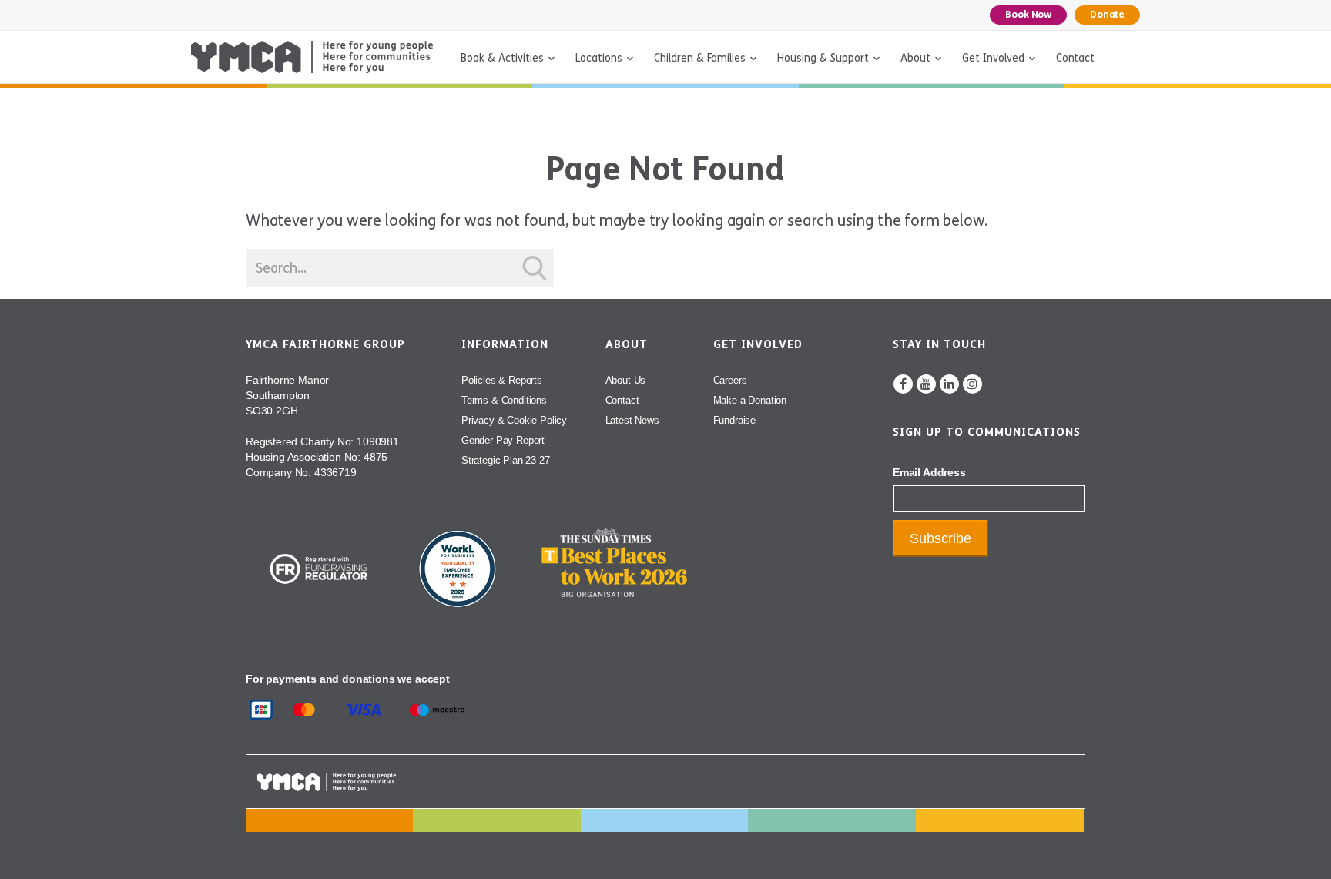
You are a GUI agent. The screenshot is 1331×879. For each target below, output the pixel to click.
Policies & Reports (501, 380)
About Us (625, 380)
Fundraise (734, 420)
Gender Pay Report (503, 440)
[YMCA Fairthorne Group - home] (312, 57)
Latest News (632, 420)
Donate (1107, 14)
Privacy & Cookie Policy (514, 420)
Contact (1075, 58)
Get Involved (993, 58)
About (915, 58)
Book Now (1028, 14)
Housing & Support (823, 58)
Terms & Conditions (504, 400)
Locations (598, 58)
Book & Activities (502, 58)
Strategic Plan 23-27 (505, 460)
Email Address (929, 472)
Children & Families (700, 58)
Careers (730, 380)
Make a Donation (749, 400)
